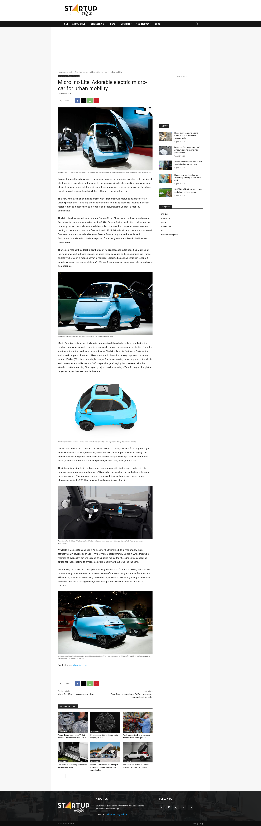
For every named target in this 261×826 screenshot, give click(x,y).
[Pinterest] (96, 100)
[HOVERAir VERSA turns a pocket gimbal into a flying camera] (165, 192)
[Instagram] (169, 807)
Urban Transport (73, 76)
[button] (197, 24)
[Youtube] (190, 807)
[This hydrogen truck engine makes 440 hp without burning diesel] (138, 722)
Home (60, 72)
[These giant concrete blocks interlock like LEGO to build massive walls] (165, 136)
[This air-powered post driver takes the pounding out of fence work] (165, 178)
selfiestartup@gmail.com (117, 814)
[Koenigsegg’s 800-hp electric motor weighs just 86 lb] (105, 722)
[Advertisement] (157, 10)
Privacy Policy (198, 823)
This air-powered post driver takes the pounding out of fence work (187, 177)
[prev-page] (59, 776)
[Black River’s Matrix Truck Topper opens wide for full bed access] (138, 752)
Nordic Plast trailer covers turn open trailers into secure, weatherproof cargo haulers (104, 767)
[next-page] (64, 776)
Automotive (68, 72)
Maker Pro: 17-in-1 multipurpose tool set (76, 694)
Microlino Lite (80, 665)
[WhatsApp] (90, 100)
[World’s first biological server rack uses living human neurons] (165, 165)
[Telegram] (176, 807)
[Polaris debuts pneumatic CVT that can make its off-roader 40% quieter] (73, 722)
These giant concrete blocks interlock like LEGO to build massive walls (186, 135)
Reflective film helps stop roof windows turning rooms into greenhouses (187, 150)
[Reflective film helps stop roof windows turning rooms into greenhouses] (165, 150)
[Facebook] (77, 100)
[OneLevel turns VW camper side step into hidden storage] (73, 752)
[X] (83, 100)
